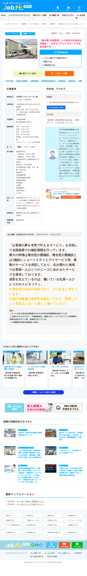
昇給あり (72, 81)
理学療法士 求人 (52, 525)
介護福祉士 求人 (52, 520)
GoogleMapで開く (57, 107)
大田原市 (52, 24)
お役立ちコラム (68, 15)
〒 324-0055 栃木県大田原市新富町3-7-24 (62, 102)
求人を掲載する (64, 553)
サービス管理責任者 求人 (12, 526)
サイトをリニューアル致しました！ (30, 504)
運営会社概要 (52, 556)
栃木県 (43, 24)
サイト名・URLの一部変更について (30, 501)
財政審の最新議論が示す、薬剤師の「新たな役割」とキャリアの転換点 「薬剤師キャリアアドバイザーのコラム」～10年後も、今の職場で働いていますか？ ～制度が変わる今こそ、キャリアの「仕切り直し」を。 (29, 475)
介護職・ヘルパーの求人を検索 (43, 392)
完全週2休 (35, 81)
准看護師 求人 (72, 515)
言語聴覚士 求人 (11, 532)
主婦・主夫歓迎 (22, 81)
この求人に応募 (61, 73)
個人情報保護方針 (37, 556)
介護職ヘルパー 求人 (33, 520)
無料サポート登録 (39, 15)
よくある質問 (80, 16)
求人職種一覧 (54, 15)
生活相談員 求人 (32, 525)
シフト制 (10, 81)
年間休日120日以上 (49, 81)
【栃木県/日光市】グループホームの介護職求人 (60, 373)
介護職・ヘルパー (28, 33)
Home (3, 15)
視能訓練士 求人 (32, 532)
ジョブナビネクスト (11, 24)
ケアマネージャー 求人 (75, 520)
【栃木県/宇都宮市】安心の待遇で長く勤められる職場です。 (13, 375)
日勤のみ (62, 81)
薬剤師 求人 (30, 515)
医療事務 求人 (72, 532)
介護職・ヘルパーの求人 (30, 24)
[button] (5, 368)
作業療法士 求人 (73, 525)
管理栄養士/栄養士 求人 (53, 534)
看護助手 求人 (10, 520)
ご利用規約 (77, 553)
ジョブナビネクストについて (19, 15)
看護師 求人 (51, 515)
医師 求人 (9, 515)
